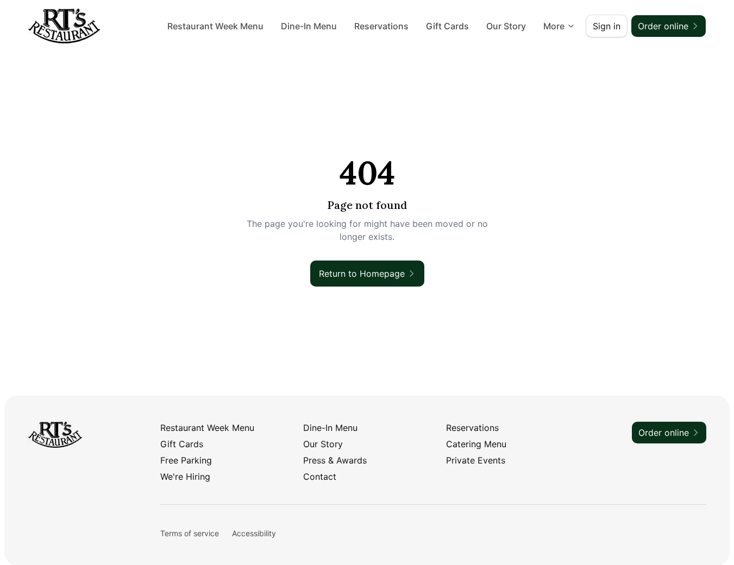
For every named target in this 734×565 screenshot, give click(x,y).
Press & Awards (335, 460)
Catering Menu (476, 444)
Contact (319, 476)
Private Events (475, 460)
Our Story (506, 26)
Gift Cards (447, 26)
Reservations (381, 26)
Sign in (606, 26)
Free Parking (186, 460)
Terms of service (189, 533)
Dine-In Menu (309, 26)
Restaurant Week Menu (215, 26)
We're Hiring (185, 476)
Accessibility (254, 533)
